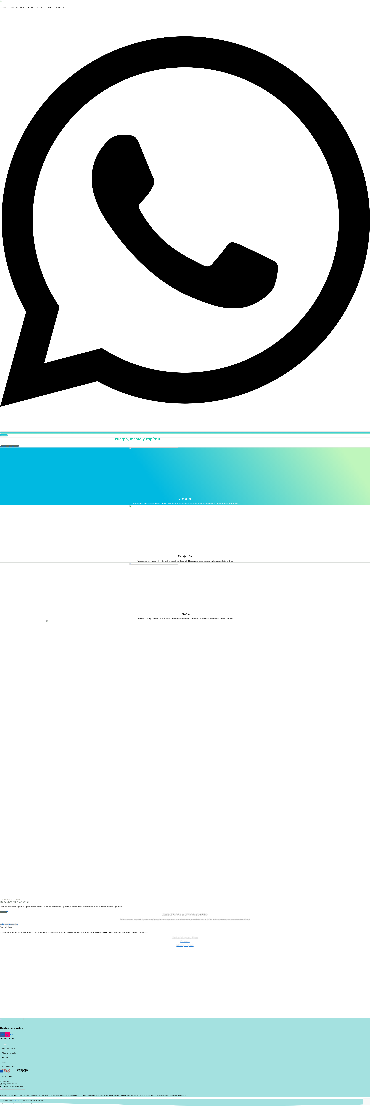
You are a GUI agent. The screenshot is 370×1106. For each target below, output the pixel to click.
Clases (49, 7)
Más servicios (8, 1066)
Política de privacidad (9, 1103)
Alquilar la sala (35, 7)
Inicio (4, 7)
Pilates (5, 1057)
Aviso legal (23, 1103)
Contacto (60, 7)
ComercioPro (16, 1100)
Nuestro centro (17, 7)
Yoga (4, 1062)
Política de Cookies (37, 1103)
